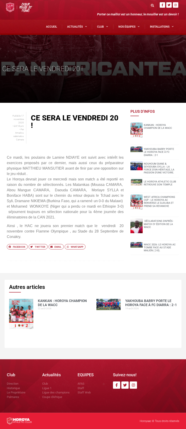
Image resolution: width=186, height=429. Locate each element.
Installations (159, 26)
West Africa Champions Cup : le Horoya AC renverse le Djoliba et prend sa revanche (159, 202)
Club (100, 26)
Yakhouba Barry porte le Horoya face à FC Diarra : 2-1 (159, 152)
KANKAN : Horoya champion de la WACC (158, 126)
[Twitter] (169, 5)
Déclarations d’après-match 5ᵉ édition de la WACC (158, 224)
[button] (152, 5)
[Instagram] (175, 5)
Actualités (75, 26)
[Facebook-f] (162, 5)
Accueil (51, 26)
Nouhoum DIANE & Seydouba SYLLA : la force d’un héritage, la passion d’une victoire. (159, 168)
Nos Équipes (126, 26)
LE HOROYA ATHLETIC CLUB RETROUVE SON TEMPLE (160, 183)
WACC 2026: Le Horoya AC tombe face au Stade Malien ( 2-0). (160, 247)
